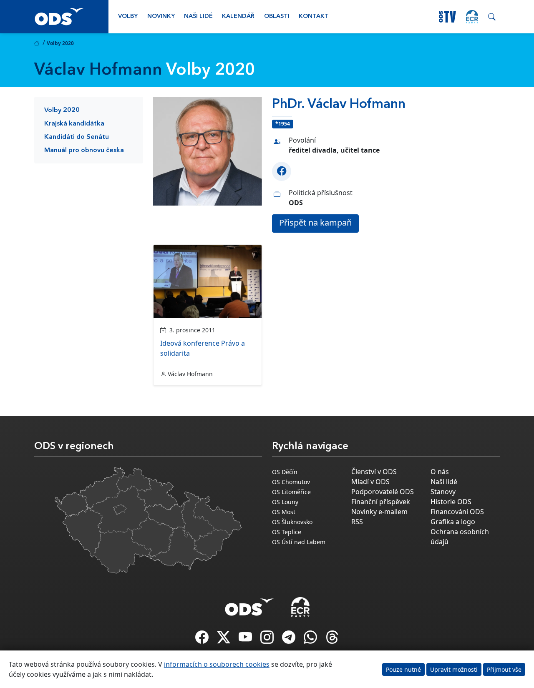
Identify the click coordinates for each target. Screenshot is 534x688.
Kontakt (314, 16)
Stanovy (443, 491)
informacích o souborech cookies (217, 664)
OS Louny (285, 502)
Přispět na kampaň (315, 222)
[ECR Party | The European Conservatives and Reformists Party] (472, 16)
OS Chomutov (291, 482)
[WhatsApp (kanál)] (311, 639)
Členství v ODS (374, 471)
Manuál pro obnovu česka (84, 150)
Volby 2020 (62, 110)
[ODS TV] (246, 639)
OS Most (283, 512)
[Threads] (332, 639)
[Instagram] (267, 639)
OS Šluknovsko (292, 522)
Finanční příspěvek (380, 501)
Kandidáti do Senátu (76, 137)
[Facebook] (281, 171)
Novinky (161, 16)
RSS (357, 521)
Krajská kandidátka (74, 124)
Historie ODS (451, 501)
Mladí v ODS (370, 481)
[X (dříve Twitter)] (224, 639)
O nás (440, 471)
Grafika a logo (453, 521)
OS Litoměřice (291, 492)
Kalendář (238, 16)
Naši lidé (198, 16)
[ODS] (249, 605)
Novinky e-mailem (379, 511)
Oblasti (277, 16)
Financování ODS (457, 511)
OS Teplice (286, 532)
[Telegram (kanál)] (289, 639)
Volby (128, 16)
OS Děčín (284, 472)
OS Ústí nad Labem (298, 542)
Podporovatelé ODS (382, 491)
